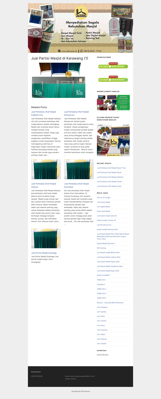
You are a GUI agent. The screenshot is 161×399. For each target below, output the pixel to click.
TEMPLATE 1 (101, 280)
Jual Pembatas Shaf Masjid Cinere (109, 186)
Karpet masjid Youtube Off (106, 220)
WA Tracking (101, 248)
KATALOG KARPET (103, 275)
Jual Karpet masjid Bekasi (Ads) (108, 252)
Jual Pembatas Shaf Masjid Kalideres (110, 177)
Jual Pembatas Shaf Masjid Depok (109, 172)
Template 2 (101, 284)
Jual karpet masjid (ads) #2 (107, 216)
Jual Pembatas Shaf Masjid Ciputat (109, 181)
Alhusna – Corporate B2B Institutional (110, 303)
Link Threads (101, 321)
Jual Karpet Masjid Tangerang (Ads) (110, 266)
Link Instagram (102, 307)
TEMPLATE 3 (101, 289)
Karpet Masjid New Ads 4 (106, 243)
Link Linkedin (101, 343)
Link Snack (101, 325)
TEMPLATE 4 (101, 293)
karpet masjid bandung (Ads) (107, 229)
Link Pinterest (102, 339)
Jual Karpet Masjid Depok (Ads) (108, 262)
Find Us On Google (103, 197)
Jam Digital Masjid (103, 207)
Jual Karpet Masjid (103, 202)
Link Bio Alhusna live (104, 225)
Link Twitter (101, 334)
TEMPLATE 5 (101, 298)
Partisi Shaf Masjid (103, 211)
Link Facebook (102, 330)
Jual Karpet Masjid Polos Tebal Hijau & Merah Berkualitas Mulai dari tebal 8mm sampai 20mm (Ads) (113, 236)
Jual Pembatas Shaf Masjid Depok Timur (111, 168)
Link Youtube (101, 312)
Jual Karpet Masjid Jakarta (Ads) (108, 257)
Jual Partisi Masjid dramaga (44, 253)
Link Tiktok (101, 316)
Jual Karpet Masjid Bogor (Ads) (108, 271)
